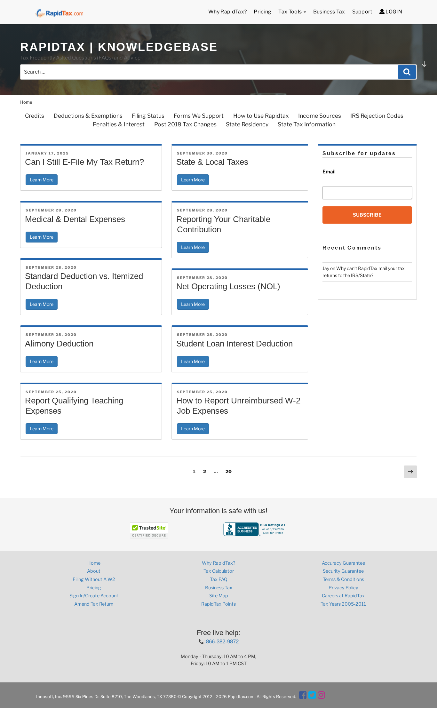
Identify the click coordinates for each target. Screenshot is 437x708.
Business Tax (329, 12)
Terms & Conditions (343, 579)
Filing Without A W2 (94, 579)
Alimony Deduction (59, 343)
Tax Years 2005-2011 (343, 604)
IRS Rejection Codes (376, 115)
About (93, 571)
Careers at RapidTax (343, 596)
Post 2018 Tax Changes (185, 124)
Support (362, 12)
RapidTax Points (218, 604)
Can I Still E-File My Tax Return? (84, 162)
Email (329, 172)
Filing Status (148, 115)
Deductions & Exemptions (88, 115)
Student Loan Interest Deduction (234, 343)
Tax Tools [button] (290, 12)
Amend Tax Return (93, 604)
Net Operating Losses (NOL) (228, 286)
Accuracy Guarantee (343, 563)
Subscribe (367, 215)
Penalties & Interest (119, 124)
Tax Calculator (218, 571)
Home (93, 563)
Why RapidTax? (227, 12)
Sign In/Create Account (93, 596)
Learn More (41, 179)
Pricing (262, 12)
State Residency (247, 124)
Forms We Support (199, 115)
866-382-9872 (222, 641)
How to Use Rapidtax (261, 115)
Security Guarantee (343, 571)
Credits (34, 115)
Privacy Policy (343, 588)
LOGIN (393, 12)
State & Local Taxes (212, 162)
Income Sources (319, 115)
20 (230, 471)
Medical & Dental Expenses (75, 219)
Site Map (218, 596)
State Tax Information (307, 124)
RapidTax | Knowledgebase (119, 46)
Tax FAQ (218, 579)
